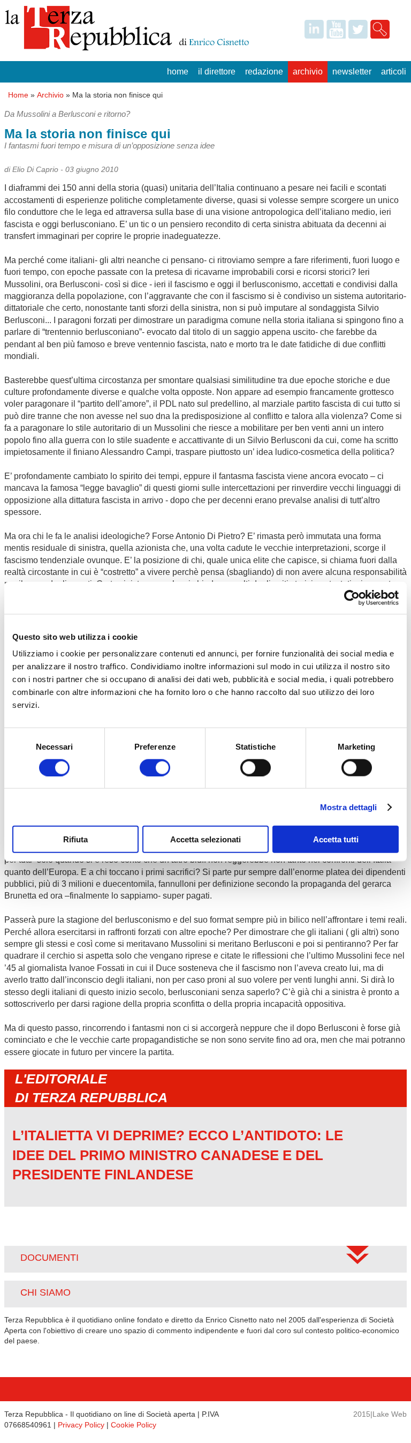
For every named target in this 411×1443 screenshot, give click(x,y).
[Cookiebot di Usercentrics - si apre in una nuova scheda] (352, 597)
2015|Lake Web (380, 1414)
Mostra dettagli (348, 806)
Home (177, 71)
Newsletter (351, 71)
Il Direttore (216, 71)
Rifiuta (75, 839)
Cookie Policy (133, 1424)
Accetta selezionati (205, 839)
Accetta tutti (336, 839)
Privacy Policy (81, 1424)
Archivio (308, 71)
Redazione (264, 71)
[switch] (155, 767)
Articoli (393, 71)
